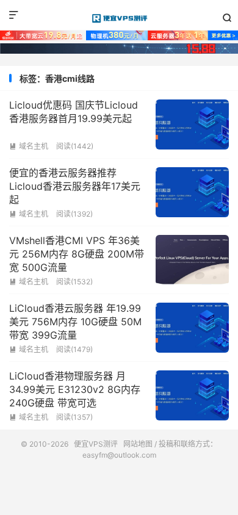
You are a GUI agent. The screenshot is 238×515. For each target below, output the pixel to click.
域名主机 (28, 146)
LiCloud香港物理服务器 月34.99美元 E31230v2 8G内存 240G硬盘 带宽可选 (74, 389)
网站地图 (138, 443)
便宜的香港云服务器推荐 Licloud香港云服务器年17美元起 (74, 186)
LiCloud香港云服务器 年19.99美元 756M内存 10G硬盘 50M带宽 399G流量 (75, 322)
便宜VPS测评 (119, 18)
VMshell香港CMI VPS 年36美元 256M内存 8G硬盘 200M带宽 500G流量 (76, 254)
